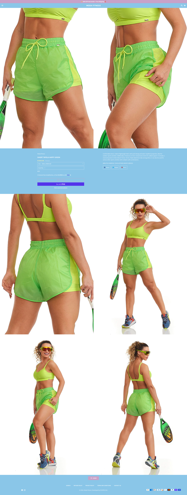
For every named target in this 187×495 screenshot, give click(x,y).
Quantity (40, 168)
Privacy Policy (89, 485)
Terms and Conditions (104, 485)
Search (68, 485)
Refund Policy (78, 485)
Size (39, 164)
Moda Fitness (93, 5)
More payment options (60, 188)
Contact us (117, 485)
